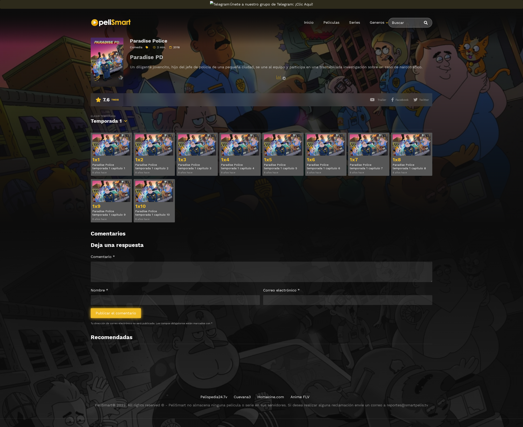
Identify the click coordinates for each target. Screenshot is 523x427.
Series (354, 22)
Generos (377, 22)
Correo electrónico (281, 290)
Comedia (136, 47)
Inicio (309, 22)
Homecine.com (270, 397)
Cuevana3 (242, 397)
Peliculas (331, 22)
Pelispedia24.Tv (213, 397)
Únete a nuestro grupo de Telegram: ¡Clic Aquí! (271, 4)
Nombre (99, 290)
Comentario (103, 256)
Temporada (106, 119)
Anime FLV (300, 397)
